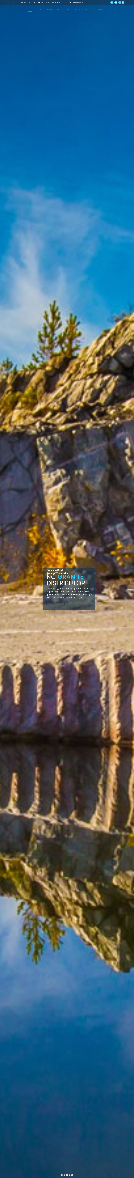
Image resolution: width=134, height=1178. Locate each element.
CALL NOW (116, 10)
